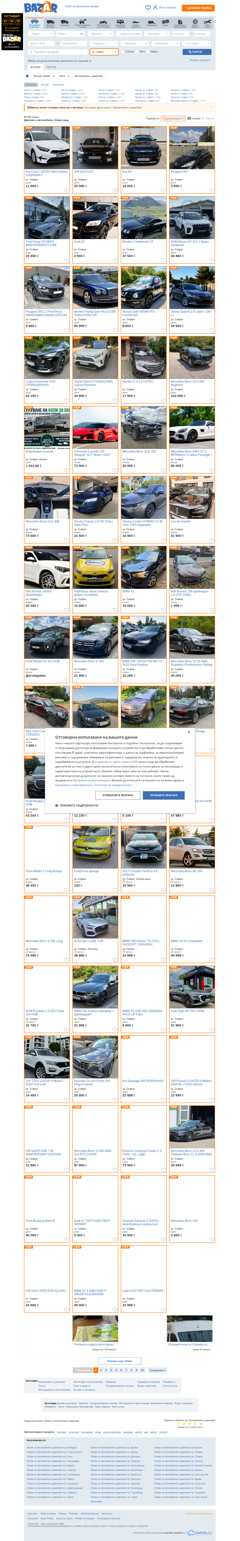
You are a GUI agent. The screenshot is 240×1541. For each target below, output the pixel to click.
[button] (76, 805)
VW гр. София (109, 90)
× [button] (189, 732)
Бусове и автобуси (84, 1389)
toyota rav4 (74, 1432)
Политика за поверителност (113, 785)
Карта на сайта (64, 1518)
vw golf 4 (163, 1432)
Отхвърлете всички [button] (118, 795)
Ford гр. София (109, 97)
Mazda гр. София (146, 93)
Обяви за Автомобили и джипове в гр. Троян (50, 1497)
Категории (58, 84)
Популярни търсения (108, 1518)
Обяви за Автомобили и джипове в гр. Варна (114, 1447)
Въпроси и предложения (198, 1513)
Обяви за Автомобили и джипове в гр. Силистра (179, 1483)
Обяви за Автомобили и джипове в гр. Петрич (178, 1488)
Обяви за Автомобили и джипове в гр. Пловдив (51, 1447)
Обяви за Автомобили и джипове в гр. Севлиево (179, 1492)
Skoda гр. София (183, 90)
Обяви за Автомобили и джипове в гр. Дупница (115, 1456)
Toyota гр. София (73, 101)
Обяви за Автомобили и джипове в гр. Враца (114, 1452)
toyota (98, 1432)
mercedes (61, 1432)
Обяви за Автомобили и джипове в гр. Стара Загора (54, 1452)
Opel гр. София (72, 93)
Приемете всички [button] (164, 795)
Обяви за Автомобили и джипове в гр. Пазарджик (53, 1461)
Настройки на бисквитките (73, 785)
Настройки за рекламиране (91, 780)
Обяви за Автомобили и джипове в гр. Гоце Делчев (181, 1474)
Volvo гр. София (182, 93)
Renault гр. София (111, 93)
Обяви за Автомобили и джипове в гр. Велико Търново (183, 1465)
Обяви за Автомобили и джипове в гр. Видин (178, 1479)
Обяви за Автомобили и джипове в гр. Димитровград (54, 1488)
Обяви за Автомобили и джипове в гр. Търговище (117, 1492)
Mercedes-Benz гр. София (188, 101)
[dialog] (120, 770)
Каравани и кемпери (148, 1381)
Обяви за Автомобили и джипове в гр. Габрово (51, 1470)
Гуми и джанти (82, 1385)
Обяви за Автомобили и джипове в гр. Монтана (116, 1479)
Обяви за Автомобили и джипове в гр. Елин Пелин (181, 1497)
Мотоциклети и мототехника (54, 1389)
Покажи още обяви (119, 1360)
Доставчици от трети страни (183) (115, 762)
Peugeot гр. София (74, 97)
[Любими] (149, 7)
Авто (62, 75)
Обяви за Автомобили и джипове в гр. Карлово (115, 1483)
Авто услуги (170, 1385)
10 (142, 1370)
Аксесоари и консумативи (88, 1381)
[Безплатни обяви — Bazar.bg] (40, 7)
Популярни (31, 84)
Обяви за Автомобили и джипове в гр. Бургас (178, 1447)
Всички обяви (42, 75)
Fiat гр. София (34, 97)
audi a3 (153, 1432)
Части (41, 1385)
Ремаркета (169, 1381)
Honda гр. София (146, 90)
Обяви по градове (84, 1518)
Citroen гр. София (111, 101)
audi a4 (138, 1432)
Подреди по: (153, 118)
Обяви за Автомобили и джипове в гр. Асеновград (53, 1474)
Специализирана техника (120, 1385)
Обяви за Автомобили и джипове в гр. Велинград (116, 1488)
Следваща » (158, 1370)
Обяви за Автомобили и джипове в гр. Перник (178, 1461)
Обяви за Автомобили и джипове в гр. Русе (49, 1456)
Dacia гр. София (182, 97)
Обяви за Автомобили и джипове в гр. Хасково (115, 1461)
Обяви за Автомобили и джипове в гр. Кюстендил (117, 1470)
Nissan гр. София (147, 97)
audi (146, 1432)
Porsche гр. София (147, 101)
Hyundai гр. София (37, 101)
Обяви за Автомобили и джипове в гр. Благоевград (117, 1465)
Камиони (111, 1381)
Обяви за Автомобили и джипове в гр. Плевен (178, 1452)
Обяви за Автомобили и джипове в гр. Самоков (51, 1492)
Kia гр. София (72, 90)
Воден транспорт (147, 1385)
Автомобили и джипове (88, 75)
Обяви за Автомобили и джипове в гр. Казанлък (116, 1474)
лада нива (128, 1432)
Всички (45, 84)
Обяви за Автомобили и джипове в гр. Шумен (51, 1465)
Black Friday (47, 1518)
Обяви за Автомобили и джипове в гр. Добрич (178, 1470)
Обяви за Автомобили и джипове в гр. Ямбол (50, 1479)
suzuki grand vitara (112, 1432)
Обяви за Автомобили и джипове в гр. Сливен (178, 1456)
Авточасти (106, 1513)
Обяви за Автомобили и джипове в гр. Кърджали (52, 1483)
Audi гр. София (35, 90)
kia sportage (87, 1432)
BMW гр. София (36, 93)
